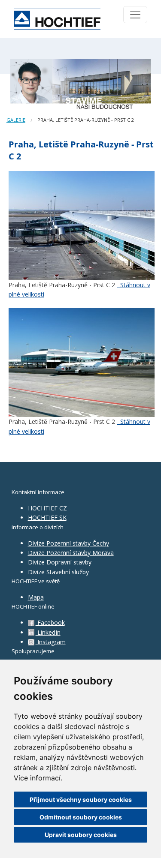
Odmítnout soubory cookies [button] (80, 817)
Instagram (51, 642)
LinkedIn (48, 632)
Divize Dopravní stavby (59, 562)
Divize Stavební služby (58, 572)
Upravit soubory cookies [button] (81, 834)
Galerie (15, 120)
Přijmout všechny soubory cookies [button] (81, 799)
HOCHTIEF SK (47, 517)
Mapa (36, 597)
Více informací (37, 778)
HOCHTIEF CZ (47, 508)
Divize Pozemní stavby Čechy (68, 543)
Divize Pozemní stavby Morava (71, 553)
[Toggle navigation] (135, 14)
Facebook (50, 622)
